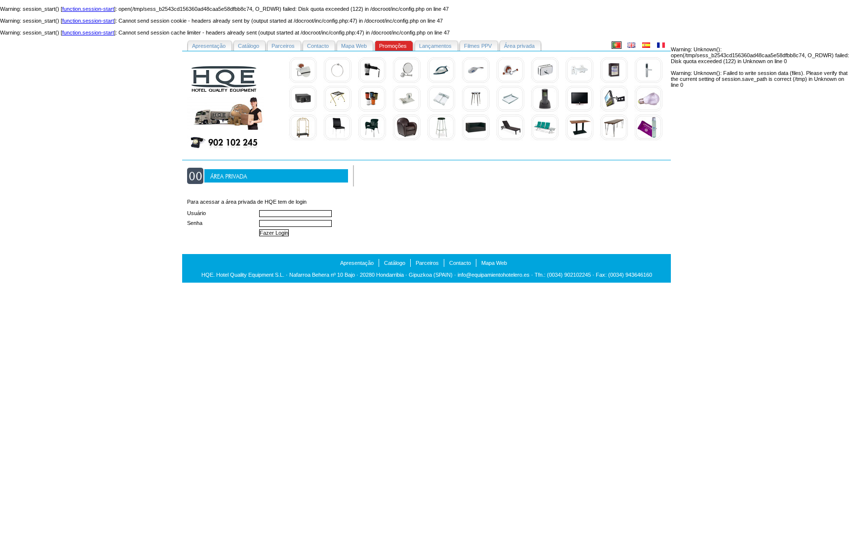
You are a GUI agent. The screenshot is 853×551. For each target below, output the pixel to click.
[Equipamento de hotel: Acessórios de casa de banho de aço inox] (337, 82)
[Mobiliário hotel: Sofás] (476, 139)
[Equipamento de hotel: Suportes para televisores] (614, 110)
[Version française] (661, 47)
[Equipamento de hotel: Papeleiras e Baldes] (372, 110)
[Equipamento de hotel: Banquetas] (476, 110)
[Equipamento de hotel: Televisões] (579, 110)
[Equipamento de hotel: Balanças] (441, 110)
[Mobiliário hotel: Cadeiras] (407, 139)
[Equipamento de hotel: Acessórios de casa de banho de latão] (303, 82)
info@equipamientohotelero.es (494, 275)
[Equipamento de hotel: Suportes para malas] (337, 110)
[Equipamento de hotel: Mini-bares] (614, 82)
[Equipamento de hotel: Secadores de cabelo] (372, 82)
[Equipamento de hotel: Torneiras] (476, 82)
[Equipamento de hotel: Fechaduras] (648, 82)
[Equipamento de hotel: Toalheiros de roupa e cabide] (510, 110)
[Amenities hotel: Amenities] (648, 139)
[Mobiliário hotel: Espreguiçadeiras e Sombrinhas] (510, 139)
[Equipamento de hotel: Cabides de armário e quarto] (510, 82)
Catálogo (394, 263)
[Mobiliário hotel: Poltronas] (372, 139)
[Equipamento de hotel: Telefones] (545, 110)
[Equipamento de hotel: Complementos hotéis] (545, 82)
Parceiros (427, 263)
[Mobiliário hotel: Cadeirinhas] (337, 139)
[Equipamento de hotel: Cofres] (303, 110)
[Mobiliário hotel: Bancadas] (545, 139)
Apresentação (357, 263)
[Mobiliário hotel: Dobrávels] (614, 139)
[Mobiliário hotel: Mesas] (579, 139)
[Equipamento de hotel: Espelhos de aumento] (407, 82)
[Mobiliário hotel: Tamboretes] (441, 139)
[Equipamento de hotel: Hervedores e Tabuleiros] (407, 110)
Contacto (460, 263)
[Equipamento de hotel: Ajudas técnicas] (579, 82)
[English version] (631, 47)
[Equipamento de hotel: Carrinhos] (303, 139)
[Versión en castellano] (646, 47)
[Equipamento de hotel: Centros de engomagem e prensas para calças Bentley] (441, 82)
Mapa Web (494, 263)
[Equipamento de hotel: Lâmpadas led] (648, 110)
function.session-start (88, 9)
